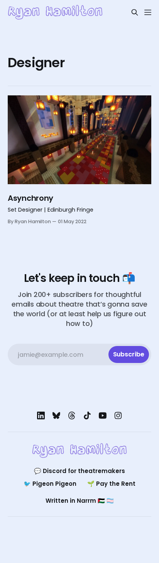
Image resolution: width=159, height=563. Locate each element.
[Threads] (72, 415)
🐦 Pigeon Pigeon (50, 484)
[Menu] (148, 12)
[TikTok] (87, 415)
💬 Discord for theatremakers (79, 471)
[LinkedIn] (41, 415)
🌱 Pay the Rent (111, 484)
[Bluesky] (56, 415)
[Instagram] (118, 415)
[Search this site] (135, 12)
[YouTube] (103, 415)
